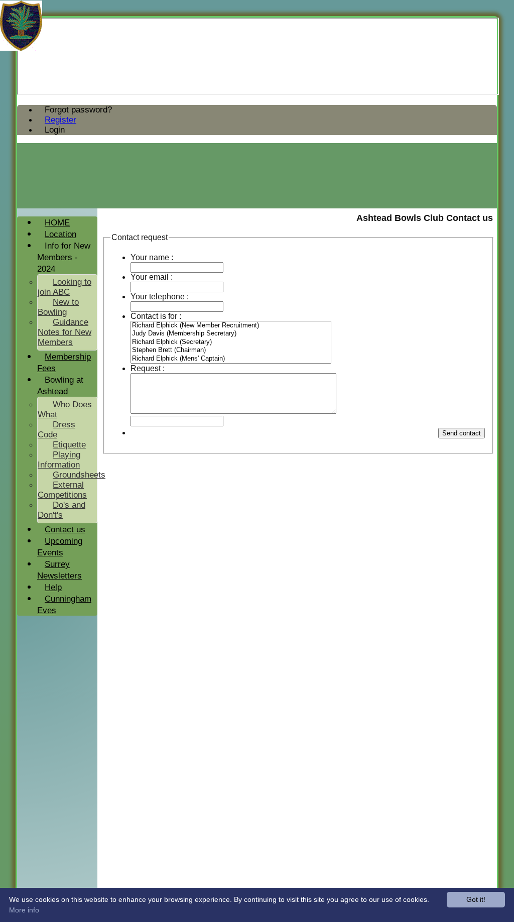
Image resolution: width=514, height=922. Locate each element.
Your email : (152, 277)
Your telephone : (160, 296)
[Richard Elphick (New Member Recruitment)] (231, 325)
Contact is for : (156, 316)
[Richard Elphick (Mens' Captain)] (231, 359)
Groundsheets (79, 475)
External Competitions (62, 490)
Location (60, 234)
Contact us (65, 529)
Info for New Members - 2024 (63, 257)
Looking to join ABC (64, 287)
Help (53, 587)
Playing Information (59, 460)
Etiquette (69, 444)
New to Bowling (58, 307)
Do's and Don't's (61, 510)
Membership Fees (64, 362)
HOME (57, 222)
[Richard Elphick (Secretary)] (231, 342)
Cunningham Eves (64, 604)
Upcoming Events (59, 546)
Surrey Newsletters (59, 570)
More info (24, 910)
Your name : (152, 257)
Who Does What (65, 409)
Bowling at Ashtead (60, 385)
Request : (148, 368)
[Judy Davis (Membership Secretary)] (231, 333)
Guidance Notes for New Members (64, 332)
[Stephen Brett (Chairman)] (231, 350)
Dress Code (56, 429)
